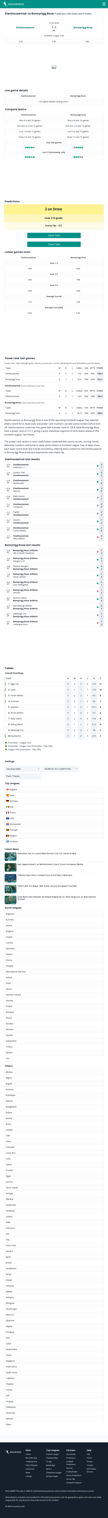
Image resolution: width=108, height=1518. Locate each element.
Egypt (8, 1176)
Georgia (9, 1193)
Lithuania (10, 1285)
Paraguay (10, 1332)
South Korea (11, 1372)
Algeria (9, 1077)
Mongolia (10, 1303)
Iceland (9, 1216)
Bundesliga (50, 1465)
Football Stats (71, 1472)
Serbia (8, 1355)
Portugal (13, 830)
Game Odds (54, 244)
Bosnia (9, 1118)
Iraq (7, 1239)
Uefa (11, 818)
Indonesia (10, 1228)
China (8, 1141)
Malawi (9, 1291)
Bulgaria (9, 931)
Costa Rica (10, 1153)
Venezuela (10, 1412)
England (13, 789)
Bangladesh (11, 1106)
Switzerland (11, 1041)
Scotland (13, 841)
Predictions (70, 1458)
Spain (11, 795)
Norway (9, 1000)
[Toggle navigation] (104, 4)
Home (28, 1454)
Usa (7, 1058)
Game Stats (54, 235)
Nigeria (9, 1326)
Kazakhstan (11, 1268)
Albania (9, 1072)
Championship (52, 1458)
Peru (8, 1337)
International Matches (16, 971)
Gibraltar (10, 1199)
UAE (8, 1395)
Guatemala (11, 1205)
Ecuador (9, 1170)
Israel (8, 983)
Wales (8, 1424)
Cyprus (9, 1164)
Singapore (10, 1361)
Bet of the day (31, 1458)
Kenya (8, 1274)
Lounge (29, 1476)
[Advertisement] (54, 67)
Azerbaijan (10, 1095)
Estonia (9, 1181)
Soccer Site (70, 1479)
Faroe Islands (12, 1187)
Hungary (9, 965)
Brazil (8, 1124)
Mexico (9, 989)
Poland (9, 1006)
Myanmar (10, 1320)
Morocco (10, 1314)
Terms (89, 1458)
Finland (9, 954)
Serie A (49, 1469)
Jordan (9, 1262)
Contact (90, 1465)
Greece (9, 960)
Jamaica (9, 1251)
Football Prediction (74, 1483)
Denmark (10, 948)
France (12, 812)
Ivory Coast (11, 1245)
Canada (9, 1129)
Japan (8, 1257)
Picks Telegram (32, 1465)
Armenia (9, 1089)
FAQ (88, 1454)
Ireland (9, 977)
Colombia (10, 1147)
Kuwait (9, 1280)
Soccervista (70, 1454)
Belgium (13, 835)
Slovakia (9, 1023)
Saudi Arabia (11, 1349)
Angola (9, 1083)
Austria (9, 925)
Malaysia (10, 1297)
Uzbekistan (11, 1407)
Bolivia (9, 1112)
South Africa (11, 1366)
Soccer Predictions (73, 1475)
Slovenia (9, 1029)
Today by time (31, 1461)
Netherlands (15, 824)
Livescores (30, 1469)
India (8, 1222)
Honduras (10, 1210)
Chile (8, 1135)
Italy (11, 806)
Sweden (9, 1035)
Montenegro (11, 1309)
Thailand (10, 1384)
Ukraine (9, 1052)
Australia (10, 919)
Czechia (9, 942)
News (28, 1472)
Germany (13, 801)
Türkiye (9, 1046)
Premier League (52, 1454)
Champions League (53, 1472)
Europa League (52, 1476)
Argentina (10, 913)
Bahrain (9, 1101)
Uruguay (9, 1401)
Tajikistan (10, 1378)
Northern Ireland (13, 994)
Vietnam (9, 1418)
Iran (7, 1233)
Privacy (89, 1461)
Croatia (9, 937)
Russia (9, 1017)
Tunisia (9, 1389)
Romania (10, 1012)
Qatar (8, 1343)
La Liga (49, 1461)
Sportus (69, 1468)
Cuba (8, 1158)
